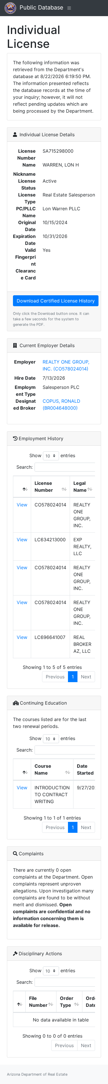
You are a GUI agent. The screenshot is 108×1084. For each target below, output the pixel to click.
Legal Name (80, 486)
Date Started (85, 769)
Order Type (66, 1001)
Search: (24, 467)
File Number (38, 1001)
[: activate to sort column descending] (22, 486)
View (22, 505)
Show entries (52, 455)
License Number (44, 486)
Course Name (43, 769)
